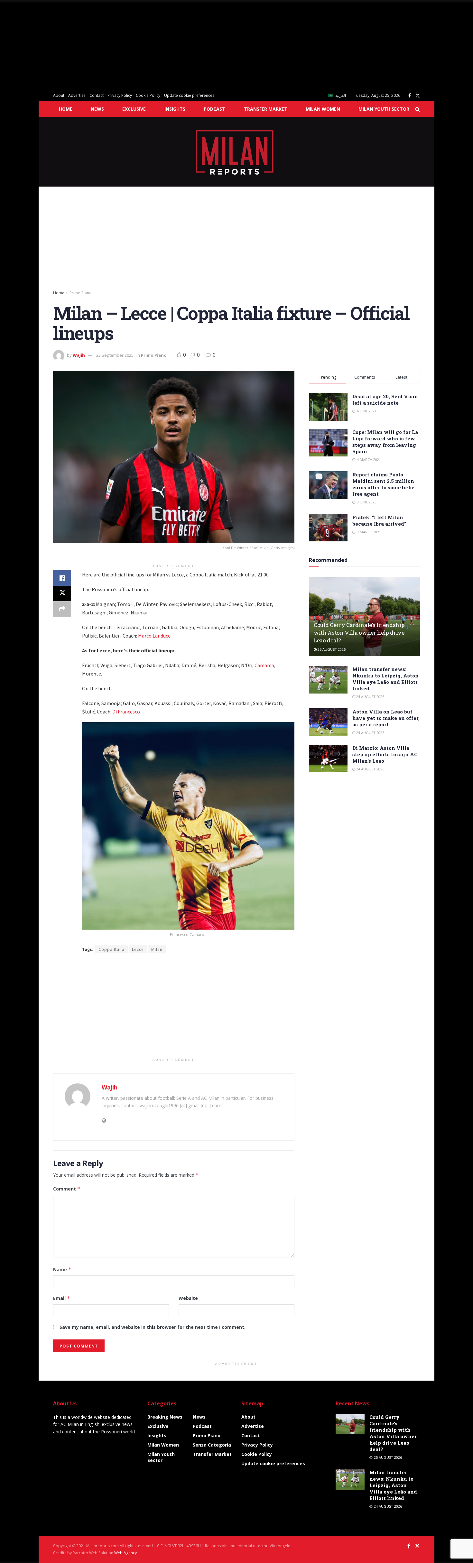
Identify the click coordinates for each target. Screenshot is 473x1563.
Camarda (264, 665)
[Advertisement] (193, 45)
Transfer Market (265, 109)
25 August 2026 (331, 649)
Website (188, 1298)
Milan (156, 949)
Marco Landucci (155, 635)
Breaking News (164, 1417)
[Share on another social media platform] (62, 609)
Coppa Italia (111, 949)
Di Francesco (126, 711)
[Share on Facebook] (62, 578)
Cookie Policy (148, 95)
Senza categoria (212, 1445)
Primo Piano (81, 293)
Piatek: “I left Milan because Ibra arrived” (379, 520)
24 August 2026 (369, 696)
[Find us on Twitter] (417, 95)
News (97, 109)
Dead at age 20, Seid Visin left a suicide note (385, 399)
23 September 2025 (115, 355)
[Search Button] (417, 109)
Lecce (138, 949)
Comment (66, 1189)
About (58, 95)
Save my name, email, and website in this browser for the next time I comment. (153, 1327)
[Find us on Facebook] (409, 95)
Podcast (214, 109)
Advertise (77, 95)
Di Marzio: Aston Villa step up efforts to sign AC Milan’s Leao (384, 754)
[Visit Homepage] (237, 152)
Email (61, 1298)
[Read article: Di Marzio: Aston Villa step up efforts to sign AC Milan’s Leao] (328, 758)
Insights (174, 109)
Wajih (79, 355)
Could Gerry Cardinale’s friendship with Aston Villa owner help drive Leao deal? (359, 632)
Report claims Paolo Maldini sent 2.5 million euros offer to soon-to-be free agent (383, 484)
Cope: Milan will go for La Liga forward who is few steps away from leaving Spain (385, 442)
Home (65, 109)
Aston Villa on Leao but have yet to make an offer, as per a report (386, 718)
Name (62, 1269)
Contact (96, 95)
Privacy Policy (119, 95)
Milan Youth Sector (383, 109)
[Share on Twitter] (62, 593)
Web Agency (125, 1553)
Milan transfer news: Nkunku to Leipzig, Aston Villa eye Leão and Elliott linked (385, 679)
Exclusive (134, 109)
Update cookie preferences (189, 95)
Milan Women (323, 109)
